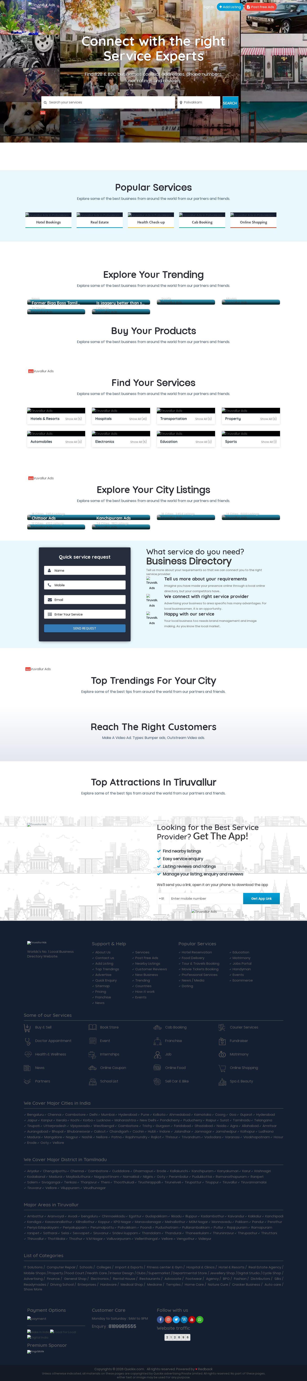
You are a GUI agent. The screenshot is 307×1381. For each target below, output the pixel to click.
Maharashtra (125, 1120)
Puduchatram (167, 1227)
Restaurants (150, 1278)
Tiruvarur (34, 1187)
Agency (212, 1278)
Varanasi (232, 1137)
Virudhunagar (94, 1187)
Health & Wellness (50, 1054)
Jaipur (32, 1120)
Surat (224, 1120)
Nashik (87, 1137)
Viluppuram (70, 1187)
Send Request (84, 628)
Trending (142, 980)
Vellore (58, 1142)
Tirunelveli (173, 1182)
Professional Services (200, 974)
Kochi (75, 1120)
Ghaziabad (204, 1125)
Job (168, 1054)
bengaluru (89, 1216)
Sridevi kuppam (125, 1233)
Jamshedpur (226, 1131)
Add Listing (231, 6)
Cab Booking (176, 1027)
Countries (143, 986)
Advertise (103, 974)
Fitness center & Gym (164, 1267)
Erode (32, 1142)
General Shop (75, 1278)
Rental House (124, 1278)
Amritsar (270, 1125)
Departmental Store (190, 1273)
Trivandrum (191, 1137)
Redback (205, 1369)
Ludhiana (266, 1131)
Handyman (242, 969)
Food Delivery (193, 957)
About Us (103, 952)
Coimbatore (75, 1114)
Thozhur (75, 1238)
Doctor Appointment (53, 1040)
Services (142, 952)
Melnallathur (175, 1221)
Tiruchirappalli (149, 1182)
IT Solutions (33, 1267)
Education (241, 952)
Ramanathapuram (231, 1176)
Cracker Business (246, 1284)
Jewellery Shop (222, 1273)
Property (56, 1273)
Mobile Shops (35, 1273)
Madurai (33, 1137)
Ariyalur (33, 1171)
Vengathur (185, 1238)
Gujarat (246, 1114)
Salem (32, 1182)
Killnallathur (85, 1221)
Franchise (103, 997)
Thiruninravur (223, 1233)
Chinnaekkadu (113, 1216)
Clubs (141, 1273)
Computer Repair (61, 1267)
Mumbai (108, 1114)
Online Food (175, 1067)
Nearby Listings (147, 963)
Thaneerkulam (197, 1233)
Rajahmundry (136, 1137)
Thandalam (151, 1233)
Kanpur (47, 1120)
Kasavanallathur (58, 1221)
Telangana (263, 1120)
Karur (246, 1171)
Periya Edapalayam (43, 1227)
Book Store (109, 1027)
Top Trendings (107, 969)
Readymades (35, 1284)
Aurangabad (37, 1131)
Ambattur (35, 1216)
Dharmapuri (143, 1171)
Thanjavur (88, 1182)
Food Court (75, 1273)
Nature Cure (218, 1284)
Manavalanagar (148, 1221)
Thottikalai (56, 1238)
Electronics (100, 1278)
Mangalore (53, 1137)
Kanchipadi (274, 1216)
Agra (234, 1125)
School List (109, 1081)
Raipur (211, 1120)
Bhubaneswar (78, 1131)
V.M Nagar (94, 1238)
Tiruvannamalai (254, 1182)
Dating (187, 986)
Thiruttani (269, 1233)
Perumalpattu (102, 1227)
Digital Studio (249, 1273)
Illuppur (191, 1216)
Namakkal (131, 1176)
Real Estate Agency (265, 1267)
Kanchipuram (203, 1171)
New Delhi (148, 1120)
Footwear (194, 1278)
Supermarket (159, 1273)
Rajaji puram (237, 1227)
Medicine (154, 1284)
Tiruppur (212, 1182)
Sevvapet (81, 1233)
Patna (116, 1137)
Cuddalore (121, 1171)
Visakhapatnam (256, 1137)
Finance (53, 1278)
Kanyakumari (227, 1171)
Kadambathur (212, 1216)
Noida (221, 1125)
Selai (65, 1233)
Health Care (97, 1273)
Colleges (104, 1267)
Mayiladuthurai (78, 1176)
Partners (42, 1081)
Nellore (102, 1137)
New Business (146, 974)
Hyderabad (127, 1114)
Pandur (258, 1221)
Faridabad (182, 1125)
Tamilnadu (241, 1120)
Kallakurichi (179, 1171)
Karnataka (202, 1114)
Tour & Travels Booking (200, 963)
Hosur (278, 1137)
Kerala (61, 1120)
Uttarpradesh (55, 1125)
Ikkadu (176, 1216)
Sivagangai (51, 1182)
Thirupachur (247, 1233)
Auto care (273, 1284)
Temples (173, 1284)
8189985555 (122, 1326)
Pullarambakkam (196, 1227)
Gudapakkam (156, 1216)
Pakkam (241, 1221)
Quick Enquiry (106, 980)
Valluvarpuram (119, 1238)
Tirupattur (193, 1182)
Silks (277, 1278)
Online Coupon (113, 1067)
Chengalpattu (55, 1171)
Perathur (275, 1221)
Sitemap (102, 986)
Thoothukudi (123, 1182)
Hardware (108, 1284)
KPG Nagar (122, 1221)
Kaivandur (236, 1216)
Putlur (218, 1227)
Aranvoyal (55, 1216)
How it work (145, 991)
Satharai (50, 1233)
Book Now (48, 227)
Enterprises (87, 1284)
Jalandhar (182, 1131)
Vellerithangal (146, 1238)
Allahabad (250, 1125)
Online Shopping (244, 1067)
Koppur (104, 1221)
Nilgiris (148, 1176)
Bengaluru (35, 1114)
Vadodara (212, 1137)
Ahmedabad (179, 1114)
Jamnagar (203, 1131)
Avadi (72, 1216)
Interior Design (122, 1273)
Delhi (93, 1114)
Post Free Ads (262, 6)
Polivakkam (127, 1227)
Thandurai (173, 1233)
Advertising (33, 1278)
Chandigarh (119, 1131)
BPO (226, 1278)
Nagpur (72, 1137)
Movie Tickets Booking (200, 969)
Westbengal (103, 1125)
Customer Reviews (151, 969)
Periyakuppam (75, 1227)
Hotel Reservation (197, 952)
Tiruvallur (229, 1182)
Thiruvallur (35, 1238)
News (100, 1002)
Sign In (208, 6)
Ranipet (257, 1176)
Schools (86, 1267)
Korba (88, 1120)
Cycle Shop (272, 1273)
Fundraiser (239, 1040)
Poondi (146, 1227)
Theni (105, 1182)
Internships (109, 1054)
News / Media (193, 980)
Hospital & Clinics (201, 1267)
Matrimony (241, 957)
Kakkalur (254, 1216)
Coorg (220, 1114)
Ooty (44, 1142)
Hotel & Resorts (232, 1267)
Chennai (54, 1114)
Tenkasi (70, 1182)
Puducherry (192, 1120)
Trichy (147, 1125)
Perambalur (178, 1176)
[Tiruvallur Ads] (153, 112)
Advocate (173, 1278)
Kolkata (159, 1114)
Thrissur (171, 1137)
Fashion (240, 1278)
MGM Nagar (198, 1221)
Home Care (194, 1284)
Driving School (62, 1284)
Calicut (100, 1131)
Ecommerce (243, 980)
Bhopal (57, 1131)
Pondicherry (170, 1120)
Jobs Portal (242, 963)
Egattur (135, 1216)
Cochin (138, 1131)
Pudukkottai (202, 1176)
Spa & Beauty (241, 1081)
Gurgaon (163, 1125)
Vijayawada (80, 1125)
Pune (145, 1114)
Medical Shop (132, 1284)
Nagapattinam (106, 1176)
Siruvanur (101, 1233)
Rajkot (156, 1137)
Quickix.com (134, 1369)
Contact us (104, 957)
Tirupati (33, 1125)
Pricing (100, 991)
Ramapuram (261, 1227)
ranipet (33, 1233)
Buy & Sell (43, 1027)
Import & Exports (129, 1267)
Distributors (260, 1278)
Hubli (152, 1131)
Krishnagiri (262, 1171)
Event (105, 1040)
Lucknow (104, 1120)
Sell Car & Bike (177, 1081)
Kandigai (34, 1221)
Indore (165, 1131)
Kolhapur (247, 1131)
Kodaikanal (36, 1176)
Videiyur (204, 1238)
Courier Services (244, 1027)
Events (141, 997)
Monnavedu (221, 1221)
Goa (232, 1114)
